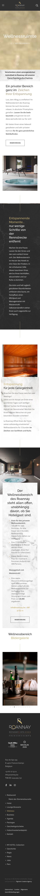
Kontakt (10, 834)
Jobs (9, 860)
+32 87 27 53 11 (11, 772)
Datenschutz (9, 889)
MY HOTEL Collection (15, 845)
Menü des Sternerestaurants (20, 799)
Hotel (9, 803)
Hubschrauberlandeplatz (17, 830)
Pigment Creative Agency (24, 881)
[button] (15, 143)
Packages (11, 823)
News (9, 856)
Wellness (10, 811)
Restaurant (11, 795)
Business (10, 815)
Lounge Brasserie (14, 807)
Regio (9, 853)
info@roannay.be (11, 775)
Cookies (16, 889)
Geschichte (11, 849)
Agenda (10, 819)
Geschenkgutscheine (19, 78)
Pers (8, 864)
